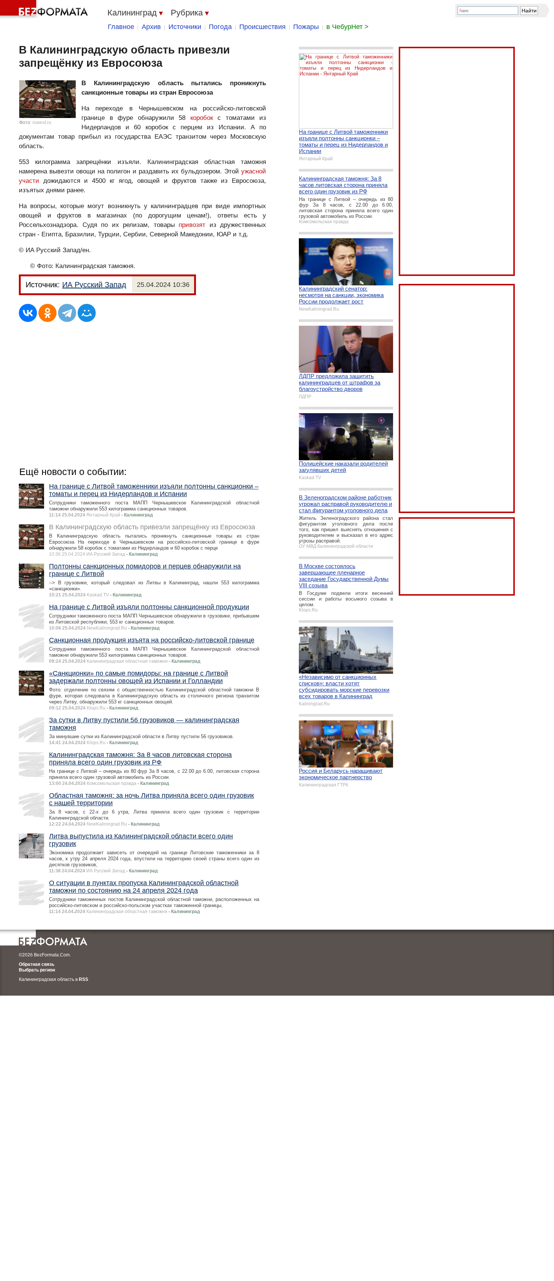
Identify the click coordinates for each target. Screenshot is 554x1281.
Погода (220, 27)
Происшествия (262, 27)
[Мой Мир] (87, 313)
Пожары (306, 27)
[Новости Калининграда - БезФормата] (45, 9)
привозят (192, 224)
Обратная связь (36, 964)
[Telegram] (67, 313)
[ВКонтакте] (28, 313)
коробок (201, 117)
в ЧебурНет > (347, 27)
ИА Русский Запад (94, 284)
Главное (121, 27)
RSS (83, 979)
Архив (151, 27)
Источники (184, 27)
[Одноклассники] (47, 313)
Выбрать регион (37, 970)
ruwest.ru (41, 122)
